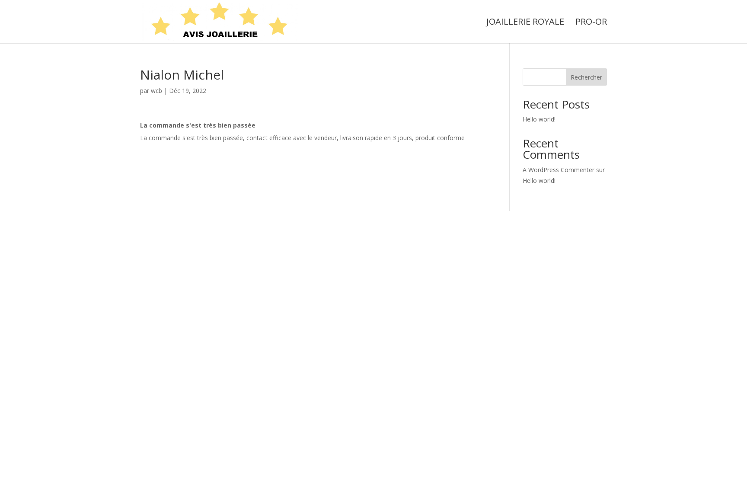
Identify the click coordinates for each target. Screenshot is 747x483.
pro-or (591, 23)
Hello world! (539, 119)
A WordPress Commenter (558, 170)
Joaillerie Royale (525, 23)
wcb (156, 90)
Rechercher (586, 77)
